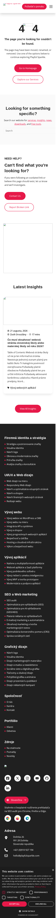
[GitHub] (47, 778)
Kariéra (10, 706)
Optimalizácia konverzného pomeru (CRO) (28, 631)
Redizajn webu (14, 501)
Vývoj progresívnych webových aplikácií (27, 534)
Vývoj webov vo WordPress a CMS (24, 518)
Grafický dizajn (15, 646)
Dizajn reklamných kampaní (21, 685)
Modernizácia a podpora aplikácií (23, 583)
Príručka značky (15, 460)
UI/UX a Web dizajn (18, 475)
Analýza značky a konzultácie (21, 464)
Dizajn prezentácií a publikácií (22, 680)
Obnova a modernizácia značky (22, 456)
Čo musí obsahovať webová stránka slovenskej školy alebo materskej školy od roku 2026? (25, 343)
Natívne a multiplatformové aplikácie (25, 563)
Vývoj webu (13, 512)
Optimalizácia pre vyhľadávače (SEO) (25, 604)
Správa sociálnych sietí (18, 635)
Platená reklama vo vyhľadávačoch (24, 616)
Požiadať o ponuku (34, 6)
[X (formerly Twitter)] (17, 778)
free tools (36, 124)
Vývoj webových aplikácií (23, 387)
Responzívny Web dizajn (19, 485)
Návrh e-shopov (15, 493)
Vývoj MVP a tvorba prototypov (22, 579)
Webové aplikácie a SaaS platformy (24, 567)
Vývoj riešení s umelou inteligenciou (25, 575)
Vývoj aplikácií (15, 557)
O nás (10, 701)
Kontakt (11, 710)
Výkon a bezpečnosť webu (20, 546)
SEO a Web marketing (20, 594)
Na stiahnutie (13, 747)
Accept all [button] (14, 904)
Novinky (11, 756)
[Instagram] (27, 778)
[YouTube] (37, 778)
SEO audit (12, 600)
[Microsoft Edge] (27, 818)
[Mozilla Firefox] (17, 818)
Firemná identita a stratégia (25, 438)
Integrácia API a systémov (20, 526)
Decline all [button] (40, 904)
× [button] (53, 870)
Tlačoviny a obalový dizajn (20, 672)
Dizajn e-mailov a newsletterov (22, 664)
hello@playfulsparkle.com (26, 855)
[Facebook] (7, 778)
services (32, 120)
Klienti (10, 727)
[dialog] (28, 892)
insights (41, 120)
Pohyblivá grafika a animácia (21, 676)
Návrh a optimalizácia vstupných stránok (27, 489)
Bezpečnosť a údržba (17, 538)
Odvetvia (11, 730)
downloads (20, 124)
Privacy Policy (40, 887)
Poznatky (11, 751)
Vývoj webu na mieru (17, 522)
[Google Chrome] (7, 818)
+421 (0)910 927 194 (23, 849)
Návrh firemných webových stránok (25, 497)
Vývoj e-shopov (14, 530)
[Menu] (51, 6)
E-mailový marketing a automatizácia (25, 620)
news (49, 120)
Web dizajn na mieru (17, 481)
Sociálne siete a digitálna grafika (23, 668)
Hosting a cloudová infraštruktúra (24, 542)
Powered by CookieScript (28, 915)
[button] (28, 911)
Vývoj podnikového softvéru (21, 571)
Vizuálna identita (15, 448)
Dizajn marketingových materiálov (24, 660)
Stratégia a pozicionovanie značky (24, 444)
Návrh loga (12, 452)
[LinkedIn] (7, 788)
